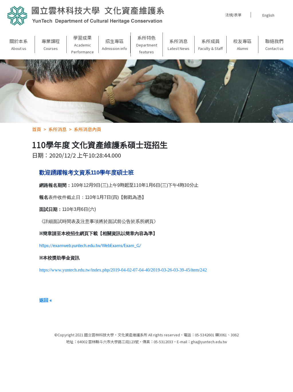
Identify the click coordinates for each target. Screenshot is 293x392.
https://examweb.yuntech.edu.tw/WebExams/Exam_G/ (90, 246)
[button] (19, 44)
